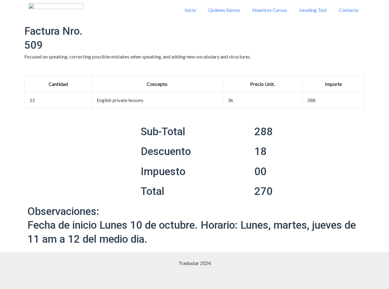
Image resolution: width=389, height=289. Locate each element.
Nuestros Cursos (269, 10)
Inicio (190, 10)
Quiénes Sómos (224, 10)
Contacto (349, 10)
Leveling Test (313, 10)
